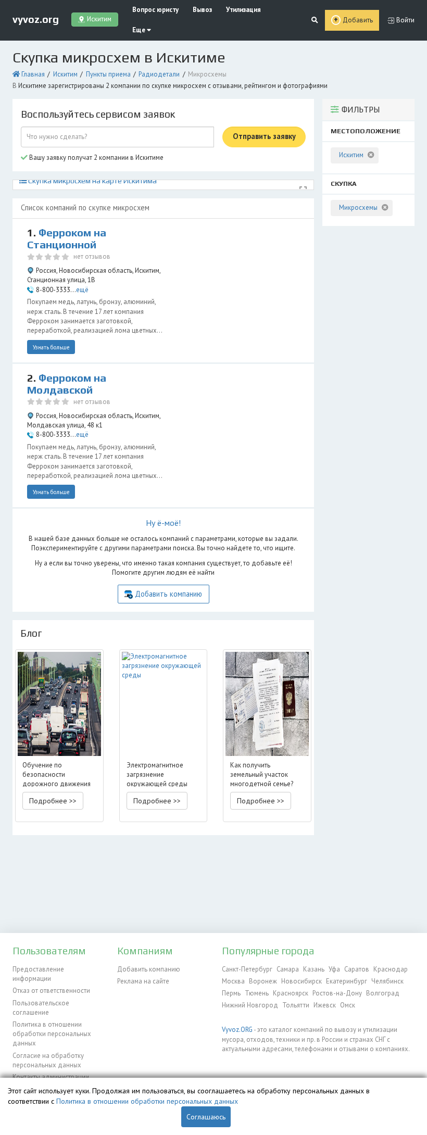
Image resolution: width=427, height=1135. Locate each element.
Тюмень (257, 993)
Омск (347, 1005)
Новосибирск (301, 981)
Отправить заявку (264, 136)
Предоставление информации (38, 974)
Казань (313, 969)
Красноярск (290, 993)
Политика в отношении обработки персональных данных (51, 1034)
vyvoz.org (35, 19)
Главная (33, 74)
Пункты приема (108, 74)
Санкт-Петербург (247, 969)
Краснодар (390, 969)
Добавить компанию (168, 594)
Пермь (231, 993)
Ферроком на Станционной (66, 238)
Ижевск (324, 1005)
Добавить (358, 20)
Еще (139, 30)
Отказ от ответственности (51, 990)
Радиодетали (159, 74)
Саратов (356, 969)
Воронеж (263, 981)
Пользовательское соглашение (40, 1008)
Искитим (65, 74)
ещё (82, 289)
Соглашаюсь (205, 1116)
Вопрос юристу (155, 9)
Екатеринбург (346, 981)
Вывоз (202, 9)
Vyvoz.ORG (237, 1029)
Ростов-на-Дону (337, 993)
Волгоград (382, 993)
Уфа (334, 969)
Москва (233, 981)
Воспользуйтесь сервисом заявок (98, 114)
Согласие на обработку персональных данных (48, 1060)
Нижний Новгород (250, 1005)
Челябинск (387, 981)
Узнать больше (51, 347)
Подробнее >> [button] (53, 800)
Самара (288, 969)
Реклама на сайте (143, 981)
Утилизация (243, 9)
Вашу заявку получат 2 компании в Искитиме (96, 157)
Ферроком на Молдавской (66, 384)
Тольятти (295, 1005)
